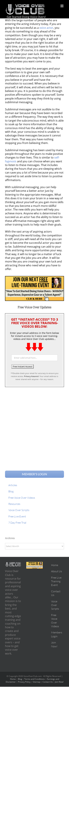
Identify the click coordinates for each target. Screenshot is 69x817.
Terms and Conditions (34, 679)
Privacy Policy (24, 681)
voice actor (46, 28)
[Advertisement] (34, 425)
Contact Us (48, 681)
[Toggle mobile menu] (62, 6)
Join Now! (59, 681)
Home (13, 679)
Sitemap (36, 681)
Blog (20, 679)
